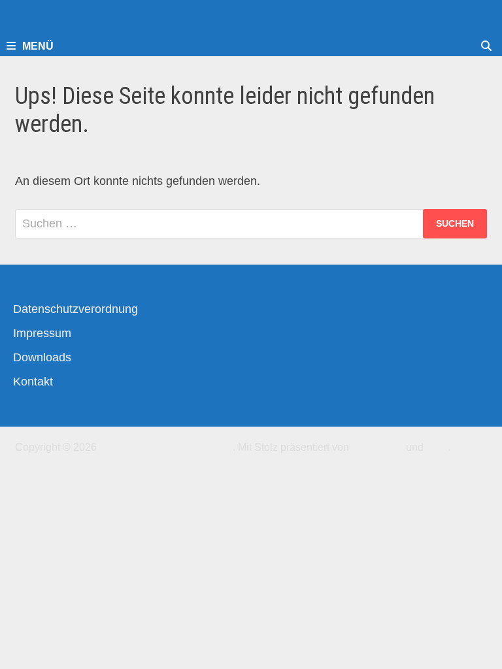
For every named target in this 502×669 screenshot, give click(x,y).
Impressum (42, 333)
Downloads (42, 357)
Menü (38, 46)
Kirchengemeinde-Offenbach (166, 447)
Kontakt (33, 381)
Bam (437, 447)
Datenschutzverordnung (75, 309)
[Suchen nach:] (251, 223)
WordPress (377, 447)
